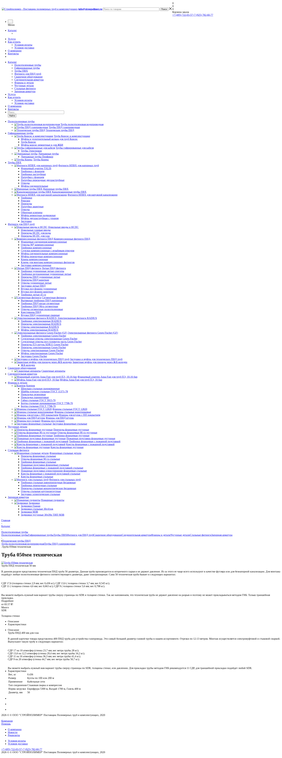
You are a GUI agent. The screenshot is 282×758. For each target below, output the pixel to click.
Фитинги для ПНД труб (27, 73)
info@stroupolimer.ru (90, 9)
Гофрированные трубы (27, 68)
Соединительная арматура (29, 79)
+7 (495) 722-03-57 (182, 15)
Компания (7, 721)
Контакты (13, 53)
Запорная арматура (24, 91)
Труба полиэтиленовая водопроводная (22, 543)
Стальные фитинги (25, 88)
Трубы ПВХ (21, 70)
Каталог (12, 30)
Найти (12, 115)
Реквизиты (14, 735)
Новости (12, 732)
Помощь (6, 723)
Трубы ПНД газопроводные (59, 543)
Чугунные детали (24, 85)
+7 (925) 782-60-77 (203, 15)
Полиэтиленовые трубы (27, 65)
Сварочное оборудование (28, 76)
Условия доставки (24, 47)
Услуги (12, 39)
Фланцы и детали (24, 82)
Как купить (14, 41)
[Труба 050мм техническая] (17, 562)
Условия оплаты (23, 44)
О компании (15, 50)
